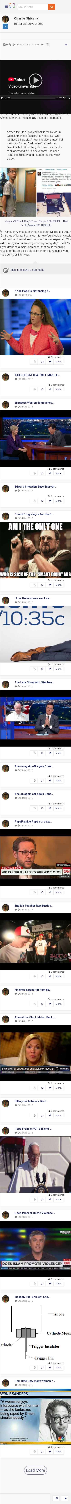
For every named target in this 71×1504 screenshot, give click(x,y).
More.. (59, 361)
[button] (35, 80)
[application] (35, 80)
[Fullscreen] (68, 97)
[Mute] (64, 97)
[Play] (2, 97)
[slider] (33, 98)
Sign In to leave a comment (27, 269)
